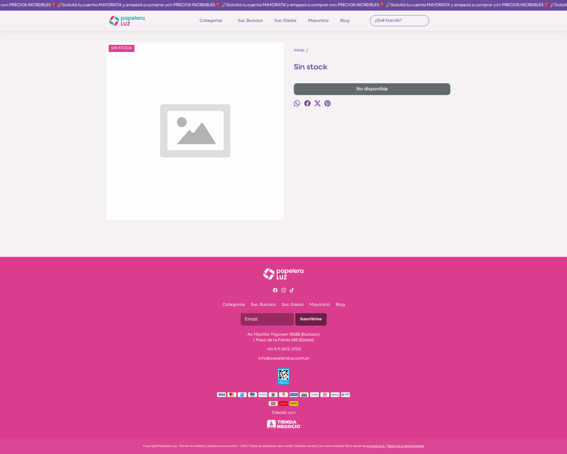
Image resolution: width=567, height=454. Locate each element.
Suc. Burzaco (250, 21)
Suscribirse (311, 319)
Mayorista (318, 21)
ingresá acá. (376, 446)
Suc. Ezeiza (285, 21)
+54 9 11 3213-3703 (283, 349)
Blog (344, 21)
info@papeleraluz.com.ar (283, 358)
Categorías (211, 21)
